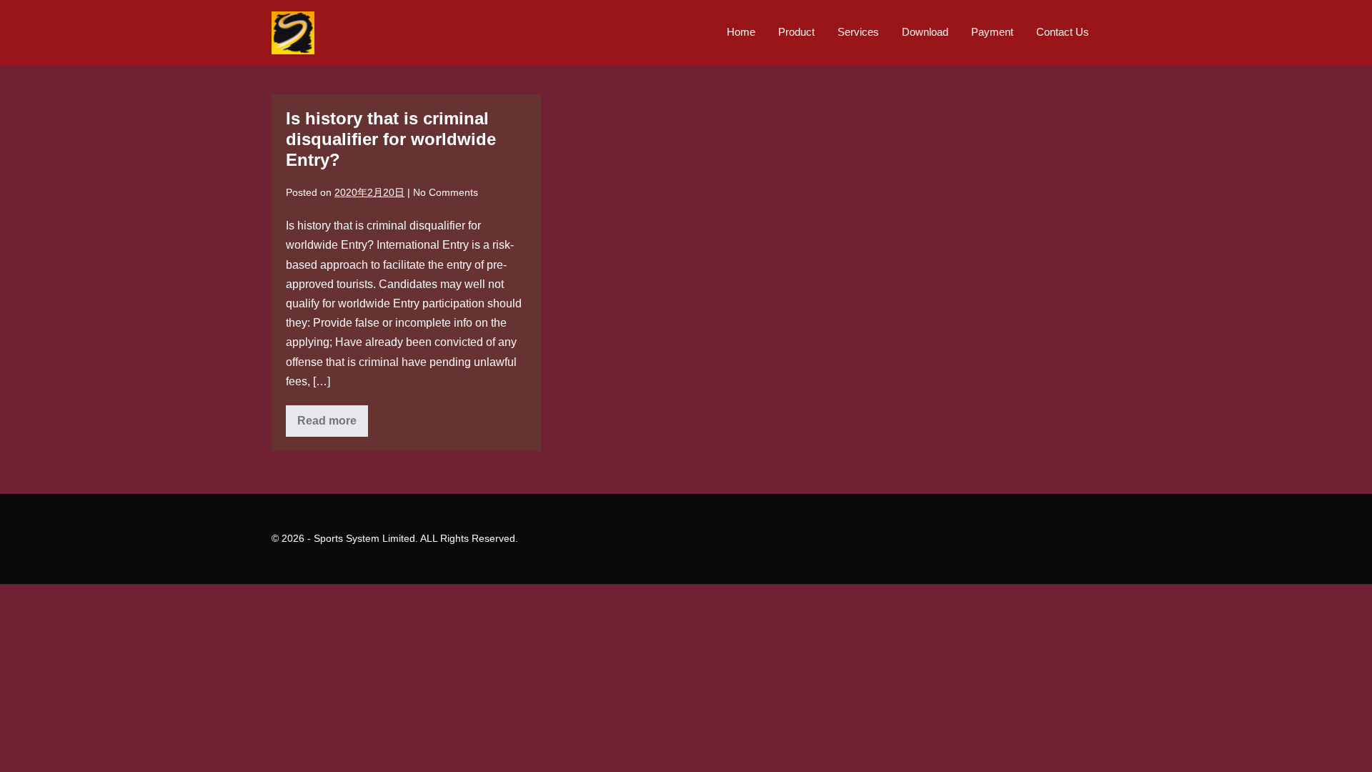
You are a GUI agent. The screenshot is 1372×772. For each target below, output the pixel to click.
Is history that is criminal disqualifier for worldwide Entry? (391, 139)
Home (741, 32)
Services (858, 32)
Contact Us (1062, 32)
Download (925, 32)
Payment (992, 32)
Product (796, 32)
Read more (332, 425)
